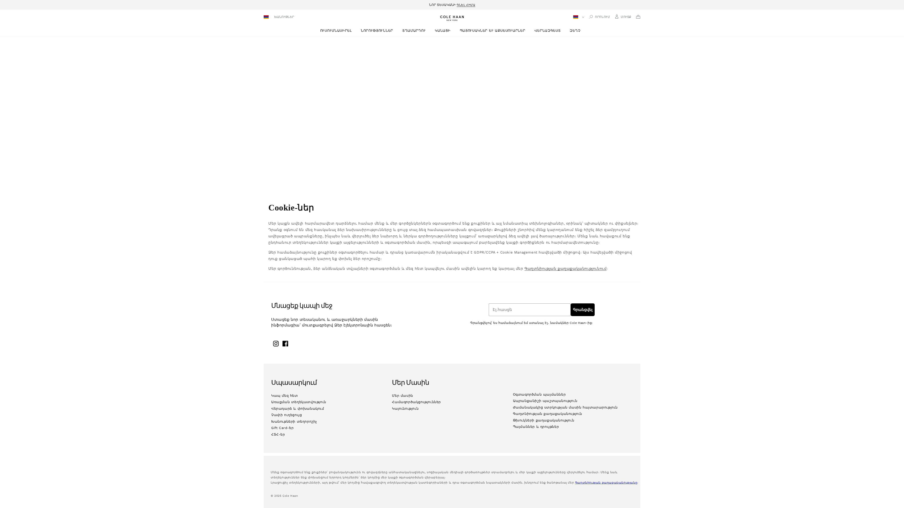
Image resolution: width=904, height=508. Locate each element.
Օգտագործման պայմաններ (539, 394)
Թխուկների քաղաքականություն (543, 420)
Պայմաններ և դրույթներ (536, 427)
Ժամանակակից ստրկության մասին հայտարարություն (565, 407)
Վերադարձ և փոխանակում (297, 408)
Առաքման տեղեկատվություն (298, 402)
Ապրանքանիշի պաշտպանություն (545, 401)
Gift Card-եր (282, 428)
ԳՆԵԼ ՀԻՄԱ (466, 4)
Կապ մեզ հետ (284, 395)
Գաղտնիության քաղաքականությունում (565, 268)
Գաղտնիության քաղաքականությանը (606, 482)
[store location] (267, 17)
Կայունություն (405, 408)
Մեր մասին (402, 395)
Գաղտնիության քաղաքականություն (547, 414)
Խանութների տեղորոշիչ (294, 421)
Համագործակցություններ (416, 402)
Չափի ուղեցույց (286, 415)
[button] (337, 30)
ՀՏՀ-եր (278, 434)
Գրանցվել (582, 310)
